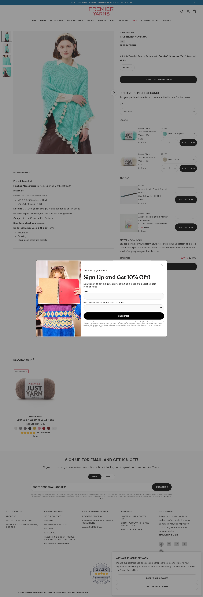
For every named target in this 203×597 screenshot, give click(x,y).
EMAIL (86, 291)
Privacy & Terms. (100, 327)
